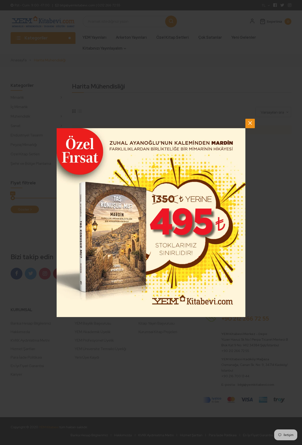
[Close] (250, 123)
